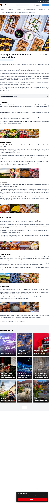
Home (3, 12)
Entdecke (3, 9)
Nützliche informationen (14, 9)
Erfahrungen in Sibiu (9, 12)
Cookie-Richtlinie (43, 495)
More (24, 407)
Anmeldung (37, 5)
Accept (32, 499)
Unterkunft (41, 9)
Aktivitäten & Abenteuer (30, 9)
